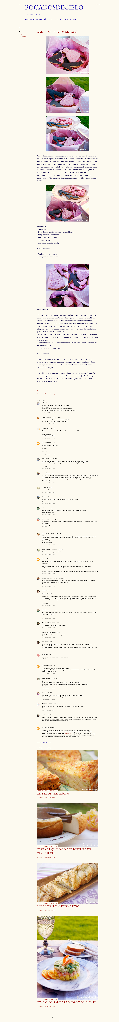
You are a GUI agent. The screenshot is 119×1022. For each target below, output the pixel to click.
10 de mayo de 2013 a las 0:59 (48, 637)
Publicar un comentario (44, 742)
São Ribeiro (45, 497)
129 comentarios (50, 857)
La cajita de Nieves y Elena (49, 578)
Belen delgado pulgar (48, 533)
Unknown (44, 428)
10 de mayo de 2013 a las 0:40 (49, 627)
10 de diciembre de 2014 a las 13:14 (49, 739)
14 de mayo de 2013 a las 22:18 (48, 710)
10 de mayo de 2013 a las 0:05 (48, 618)
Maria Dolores (45, 610)
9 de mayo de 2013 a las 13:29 (48, 438)
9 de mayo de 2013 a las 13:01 (48, 423)
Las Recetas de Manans (48, 549)
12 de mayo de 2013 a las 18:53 (48, 661)
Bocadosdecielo (54, 7)
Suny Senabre (45, 458)
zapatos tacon (68, 733)
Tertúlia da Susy (46, 403)
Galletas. (21, 34)
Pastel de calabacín (53, 793)
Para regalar (22, 36)
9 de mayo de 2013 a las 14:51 (48, 492)
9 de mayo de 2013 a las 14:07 (48, 482)
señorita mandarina (47, 417)
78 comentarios (50, 797)
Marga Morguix (46, 678)
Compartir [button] (22, 28)
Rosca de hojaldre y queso (58, 906)
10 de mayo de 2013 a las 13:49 (49, 649)
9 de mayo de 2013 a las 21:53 (48, 605)
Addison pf (45, 727)
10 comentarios (50, 1006)
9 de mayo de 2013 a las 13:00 (48, 412)
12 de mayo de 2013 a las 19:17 (48, 673)
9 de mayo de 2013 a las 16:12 (48, 544)
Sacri (43, 641)
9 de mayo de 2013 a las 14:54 (48, 503)
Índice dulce (52, 19)
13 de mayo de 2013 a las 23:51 (48, 699)
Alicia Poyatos (45, 519)
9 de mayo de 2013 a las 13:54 (48, 468)
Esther (43, 508)
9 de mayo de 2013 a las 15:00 (48, 528)
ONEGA (44, 473)
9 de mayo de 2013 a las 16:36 (48, 573)
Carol (43, 692)
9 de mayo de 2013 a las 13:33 (48, 454)
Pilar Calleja (45, 715)
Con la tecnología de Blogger (61, 1017)
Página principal (34, 19)
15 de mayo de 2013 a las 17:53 (48, 723)
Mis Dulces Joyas (46, 622)
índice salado (69, 19)
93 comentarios (50, 910)
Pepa (43, 487)
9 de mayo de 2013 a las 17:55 (48, 586)
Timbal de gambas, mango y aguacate (66, 1002)
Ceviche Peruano (46, 632)
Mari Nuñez (45, 703)
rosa (43, 591)
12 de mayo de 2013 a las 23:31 (48, 688)
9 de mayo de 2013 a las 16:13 (48, 554)
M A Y (43, 654)
